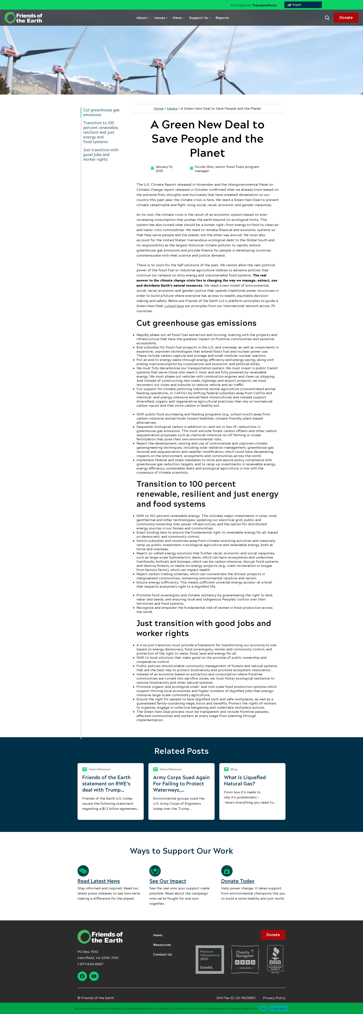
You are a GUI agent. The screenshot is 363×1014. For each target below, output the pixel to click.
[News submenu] (184, 18)
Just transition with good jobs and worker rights (100, 155)
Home (159, 108)
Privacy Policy (274, 998)
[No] (358, 1008)
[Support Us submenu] (210, 18)
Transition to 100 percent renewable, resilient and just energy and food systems (101, 132)
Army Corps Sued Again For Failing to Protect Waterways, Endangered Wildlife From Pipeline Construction (181, 783)
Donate (346, 17)
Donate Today (237, 881)
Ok (263, 1008)
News (157, 935)
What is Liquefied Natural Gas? (245, 780)
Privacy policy (278, 1008)
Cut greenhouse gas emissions (101, 112)
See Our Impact (167, 881)
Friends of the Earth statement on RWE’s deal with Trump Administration (106, 783)
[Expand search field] (327, 18)
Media (172, 108)
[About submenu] (149, 18)
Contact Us (162, 954)
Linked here (174, 306)
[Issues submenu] (167, 18)
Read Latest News (99, 881)
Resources (162, 945)
